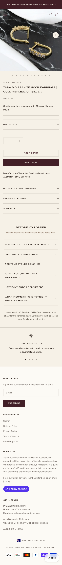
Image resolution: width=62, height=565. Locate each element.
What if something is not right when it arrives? (26, 299)
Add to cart (31, 153)
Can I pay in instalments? (21, 254)
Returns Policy (10, 426)
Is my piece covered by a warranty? (21, 275)
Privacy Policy (10, 431)
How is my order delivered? (24, 287)
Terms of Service (11, 436)
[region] (31, 344)
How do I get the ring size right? (27, 244)
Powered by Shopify (44, 548)
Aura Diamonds (12, 82)
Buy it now (30, 162)
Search (6, 421)
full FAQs (35, 312)
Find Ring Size (10, 441)
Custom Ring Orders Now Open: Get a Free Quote (31, 4)
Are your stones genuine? (22, 264)
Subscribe (14, 403)
